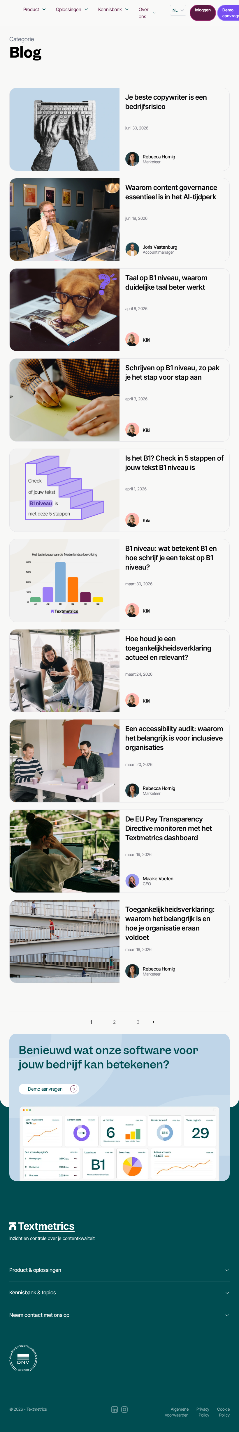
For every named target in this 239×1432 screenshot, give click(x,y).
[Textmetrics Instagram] (124, 1412)
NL (175, 10)
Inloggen (203, 9)
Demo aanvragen (45, 1089)
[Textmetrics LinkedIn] (114, 1412)
